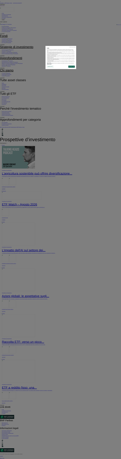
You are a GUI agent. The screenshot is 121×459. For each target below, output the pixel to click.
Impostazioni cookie (50, 66)
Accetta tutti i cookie (71, 66)
